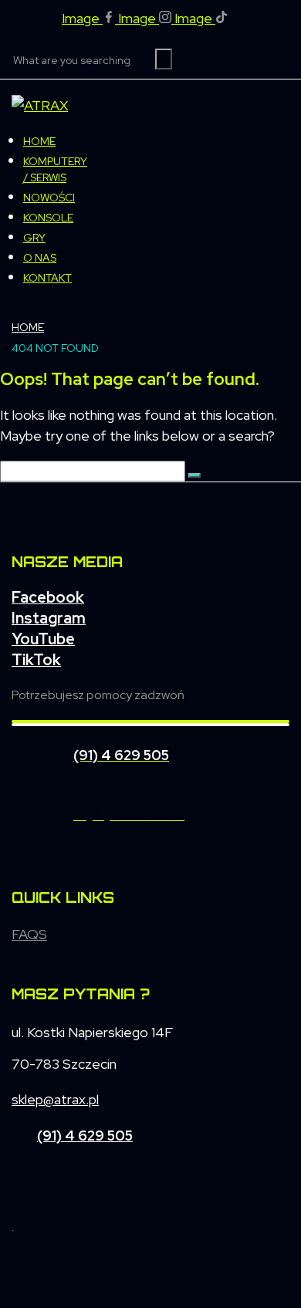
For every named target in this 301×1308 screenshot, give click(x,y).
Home (28, 327)
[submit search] (163, 59)
